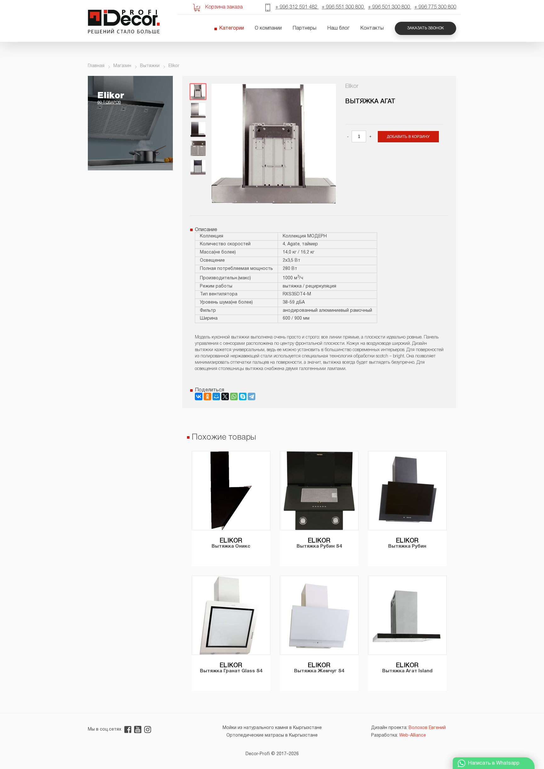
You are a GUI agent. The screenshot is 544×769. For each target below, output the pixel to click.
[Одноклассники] (207, 396)
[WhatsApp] (234, 396)
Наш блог (338, 28)
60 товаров (109, 102)
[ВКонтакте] (198, 396)
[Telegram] (251, 396)
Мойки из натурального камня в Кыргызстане (272, 728)
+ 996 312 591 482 (297, 7)
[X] (225, 396)
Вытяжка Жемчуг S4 (319, 671)
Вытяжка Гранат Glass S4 (231, 671)
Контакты (372, 28)
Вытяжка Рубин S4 (319, 546)
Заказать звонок (425, 28)
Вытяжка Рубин (407, 546)
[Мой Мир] (216, 396)
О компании (268, 28)
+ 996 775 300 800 (435, 7)
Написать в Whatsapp (493, 763)
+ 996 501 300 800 (389, 7)
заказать (251, 565)
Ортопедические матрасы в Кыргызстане (272, 735)
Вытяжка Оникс (231, 546)
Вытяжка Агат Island (407, 671)
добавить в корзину (408, 136)
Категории (231, 28)
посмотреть (214, 565)
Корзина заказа (224, 7)
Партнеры (304, 28)
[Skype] (242, 396)
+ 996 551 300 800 (343, 7)
